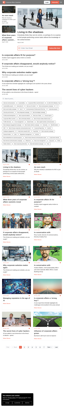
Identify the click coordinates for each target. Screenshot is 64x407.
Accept (7, 403)
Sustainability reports (8, 106)
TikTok (58, 140)
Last (56, 347)
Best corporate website (24, 115)
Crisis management (19, 122)
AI (57, 106)
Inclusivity (45, 125)
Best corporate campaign (47, 131)
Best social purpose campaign (46, 106)
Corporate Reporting (39, 128)
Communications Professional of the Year (35, 109)
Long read (51, 140)
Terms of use (22, 397)
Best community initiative (24, 118)
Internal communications (9, 103)
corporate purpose (53, 109)
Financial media (7, 134)
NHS (4, 128)
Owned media (30, 122)
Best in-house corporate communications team (20, 128)
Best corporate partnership (20, 144)
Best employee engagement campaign (12, 125)
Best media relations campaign (32, 125)
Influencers (28, 140)
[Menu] (61, 2)
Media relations (7, 144)
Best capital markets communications (45, 122)
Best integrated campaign (23, 112)
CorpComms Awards (54, 137)
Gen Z (21, 109)
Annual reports (48, 115)
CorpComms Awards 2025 (24, 131)
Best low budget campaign (39, 112)
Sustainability (21, 103)
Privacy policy (12, 397)
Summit (49, 128)
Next (49, 347)
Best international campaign (36, 144)
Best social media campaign (9, 109)
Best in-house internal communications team (35, 137)
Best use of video (37, 115)
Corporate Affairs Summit (9, 118)
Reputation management (26, 134)
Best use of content (31, 106)
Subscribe (55, 2)
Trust (48, 144)
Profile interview (7, 122)
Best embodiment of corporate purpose (12, 137)
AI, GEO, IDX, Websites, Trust (53, 103)
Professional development (9, 115)
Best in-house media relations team (42, 118)
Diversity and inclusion (8, 112)
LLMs (15, 134)
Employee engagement (8, 131)
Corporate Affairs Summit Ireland (36, 103)
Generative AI (20, 106)
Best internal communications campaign (12, 140)
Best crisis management (40, 140)
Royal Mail (35, 131)
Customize (17, 403)
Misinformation (54, 125)
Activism (37, 134)
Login (47, 2)
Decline (27, 403)
